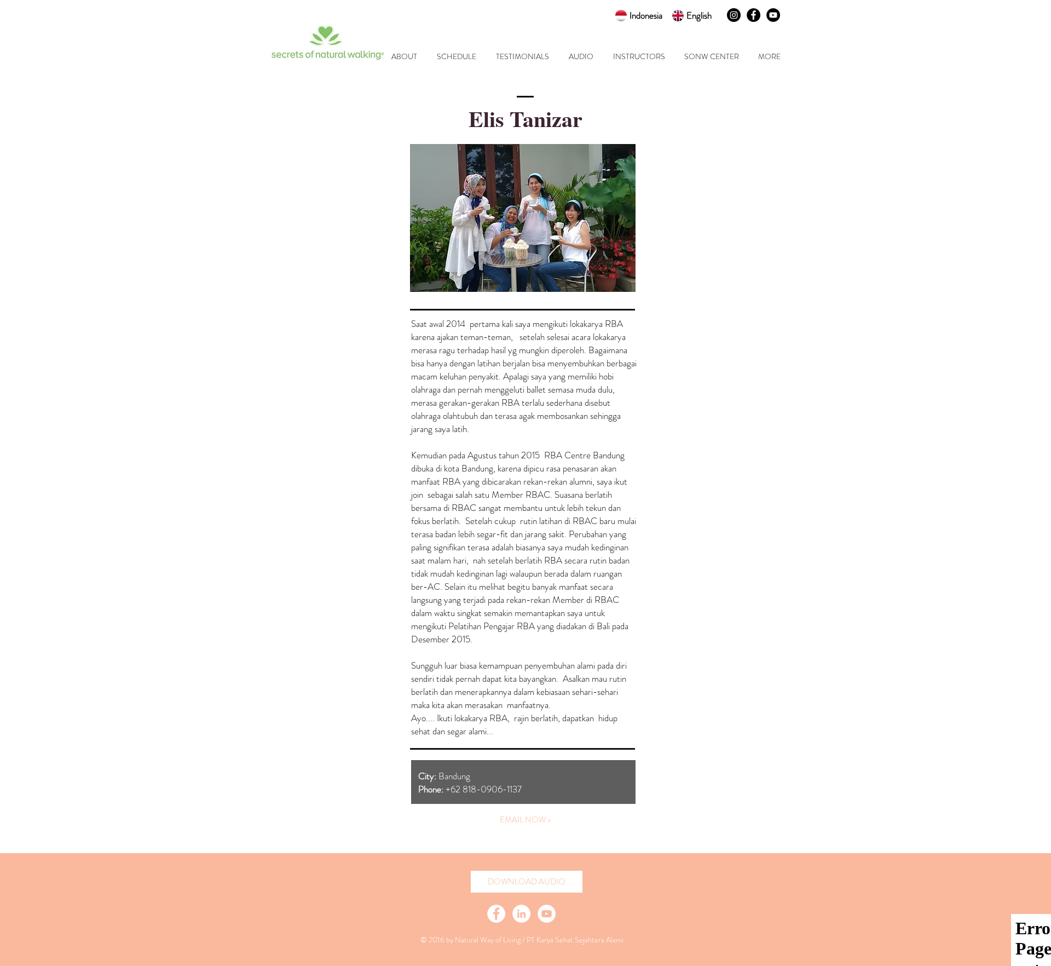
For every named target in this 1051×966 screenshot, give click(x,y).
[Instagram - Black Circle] (734, 15)
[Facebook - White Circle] (496, 914)
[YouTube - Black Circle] (773, 15)
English (699, 15)
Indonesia (646, 15)
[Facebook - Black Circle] (753, 15)
